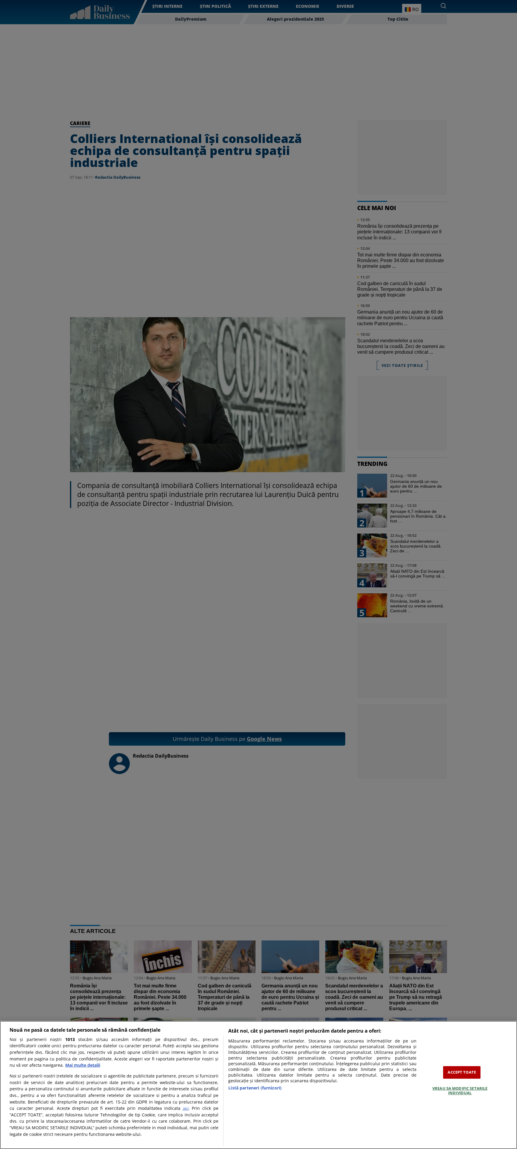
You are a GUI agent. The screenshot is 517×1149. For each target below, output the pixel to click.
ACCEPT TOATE (462, 1072)
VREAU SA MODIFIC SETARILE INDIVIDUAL (459, 1091)
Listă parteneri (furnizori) (255, 1088)
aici (185, 1108)
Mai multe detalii (82, 1065)
